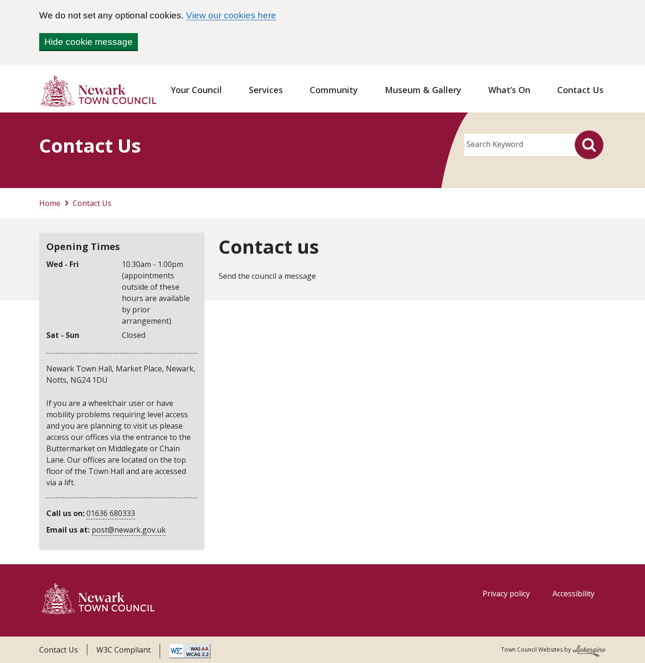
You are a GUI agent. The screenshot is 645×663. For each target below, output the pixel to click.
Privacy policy (506, 593)
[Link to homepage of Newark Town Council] (98, 91)
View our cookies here (231, 15)
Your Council (196, 89)
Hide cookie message (88, 42)
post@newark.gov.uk (129, 530)
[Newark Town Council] (98, 600)
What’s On (509, 89)
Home (49, 203)
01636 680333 (110, 513)
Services (266, 89)
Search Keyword (495, 144)
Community (334, 89)
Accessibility (573, 593)
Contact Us (580, 89)
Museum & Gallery (423, 89)
